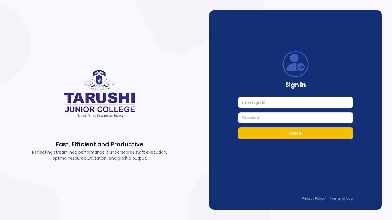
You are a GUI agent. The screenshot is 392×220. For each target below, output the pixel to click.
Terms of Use (341, 198)
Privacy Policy (313, 198)
